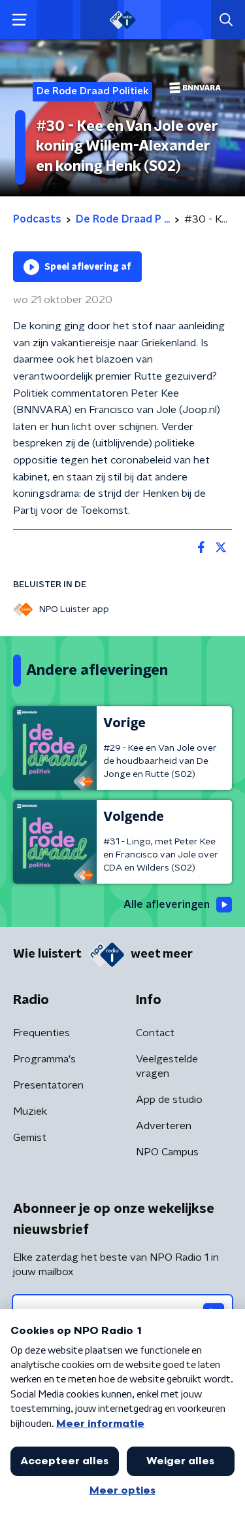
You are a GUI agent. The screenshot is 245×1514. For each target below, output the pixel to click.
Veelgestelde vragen (167, 1066)
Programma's (44, 1059)
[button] (19, 20)
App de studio (169, 1099)
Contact (155, 1033)
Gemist (29, 1137)
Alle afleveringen (166, 904)
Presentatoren (48, 1085)
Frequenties (41, 1033)
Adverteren (163, 1126)
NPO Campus (167, 1152)
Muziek (30, 1111)
